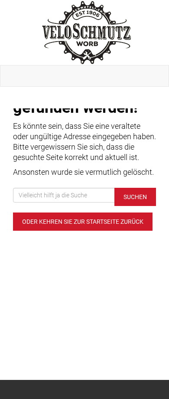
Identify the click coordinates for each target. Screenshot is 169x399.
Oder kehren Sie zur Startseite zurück (82, 221)
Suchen (135, 196)
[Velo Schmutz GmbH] (86, 32)
